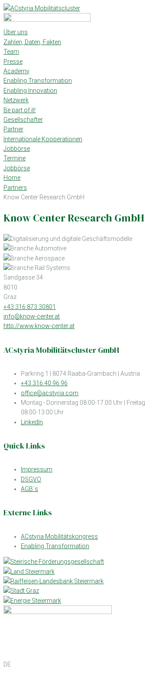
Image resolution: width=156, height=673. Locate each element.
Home (11, 177)
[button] (78, 664)
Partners (15, 187)
